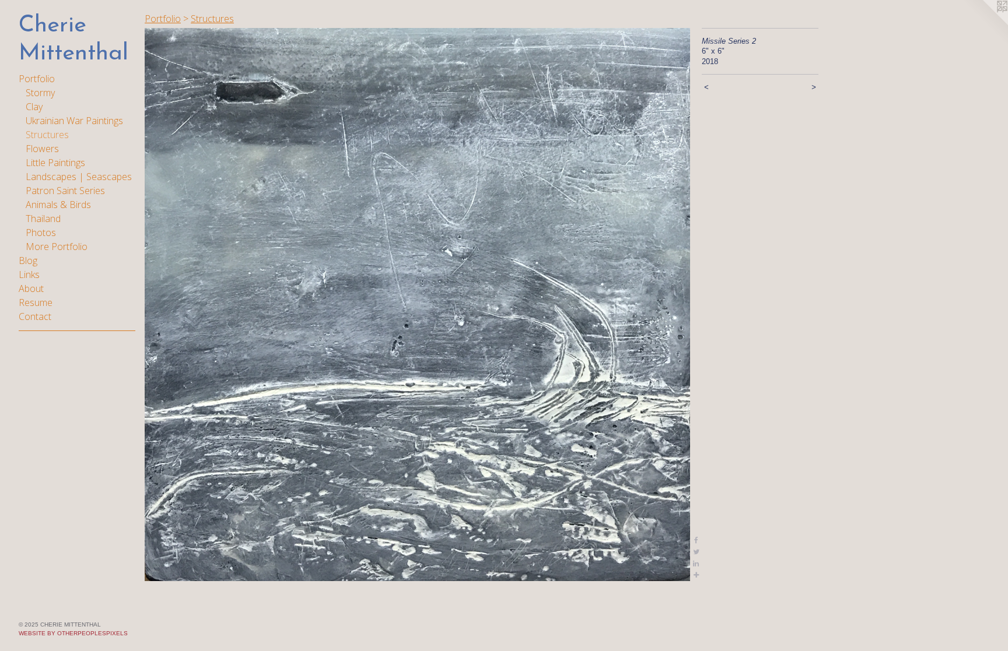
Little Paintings (55, 162)
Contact (35, 316)
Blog (28, 260)
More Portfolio (57, 246)
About (31, 288)
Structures (47, 134)
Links (29, 274)
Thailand (43, 218)
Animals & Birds (58, 204)
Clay (34, 106)
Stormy (40, 92)
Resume (35, 302)
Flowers (42, 148)
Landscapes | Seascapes (79, 176)
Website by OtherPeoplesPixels (73, 633)
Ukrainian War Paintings (74, 120)
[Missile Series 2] (417, 304)
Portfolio (37, 78)
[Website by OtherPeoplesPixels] (984, 23)
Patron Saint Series (65, 190)
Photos (41, 232)
